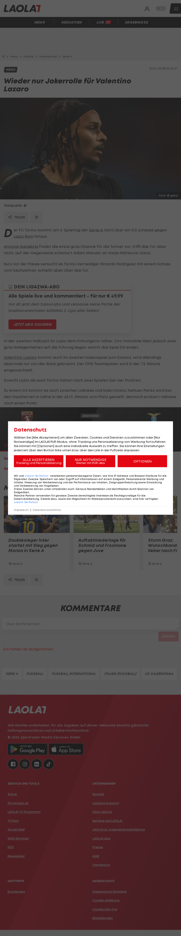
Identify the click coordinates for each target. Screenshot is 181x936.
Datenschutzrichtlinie (47, 510)
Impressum (21, 510)
